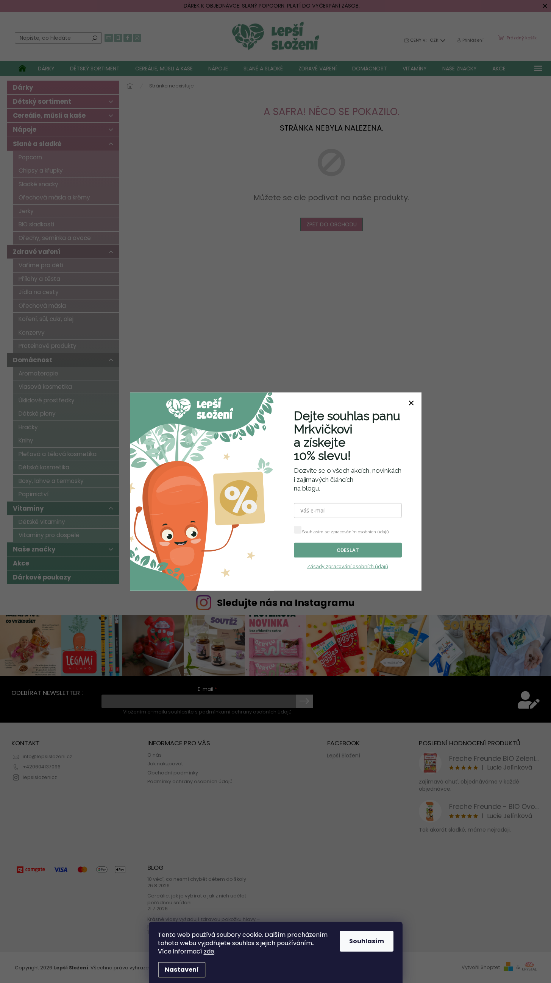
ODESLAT (348, 550)
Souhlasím (366, 941)
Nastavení (182, 969)
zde (209, 951)
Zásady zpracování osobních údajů (347, 565)
